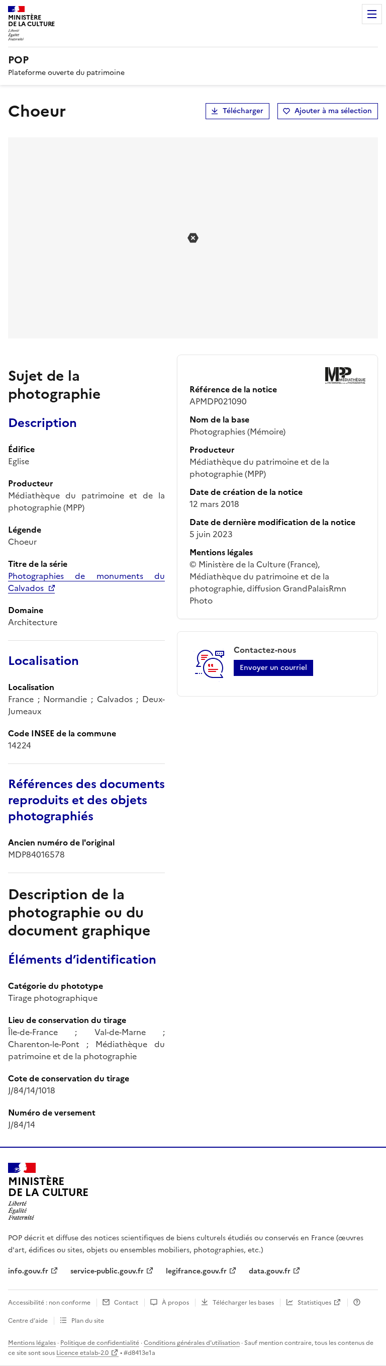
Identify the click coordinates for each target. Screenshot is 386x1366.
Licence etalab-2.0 (82, 1352)
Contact (126, 1302)
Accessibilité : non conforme (49, 1302)
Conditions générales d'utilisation (192, 1342)
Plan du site (87, 1320)
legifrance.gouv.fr (196, 1271)
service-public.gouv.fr (107, 1271)
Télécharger (243, 111)
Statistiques (314, 1302)
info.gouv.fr (28, 1271)
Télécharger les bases (243, 1302)
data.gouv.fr (270, 1271)
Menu (372, 14)
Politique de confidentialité (99, 1342)
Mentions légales (32, 1342)
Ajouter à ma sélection (333, 111)
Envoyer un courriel (273, 667)
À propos (175, 1302)
